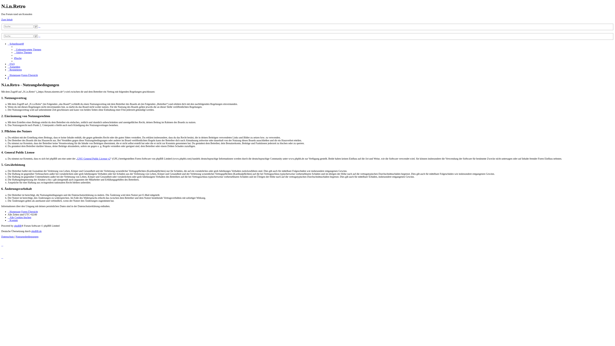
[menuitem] (27, 49)
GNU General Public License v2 (93, 158)
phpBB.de (36, 231)
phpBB (17, 225)
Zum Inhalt (6, 19)
